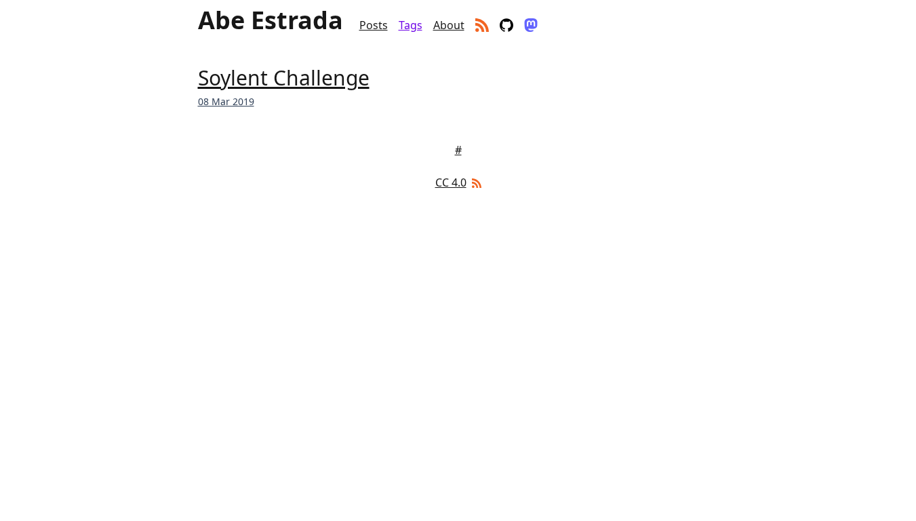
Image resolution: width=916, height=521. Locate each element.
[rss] (482, 25)
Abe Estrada (270, 20)
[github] (506, 25)
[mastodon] (531, 25)
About (448, 25)
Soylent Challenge (284, 78)
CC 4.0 (450, 182)
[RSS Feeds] (475, 182)
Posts (373, 25)
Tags (410, 25)
